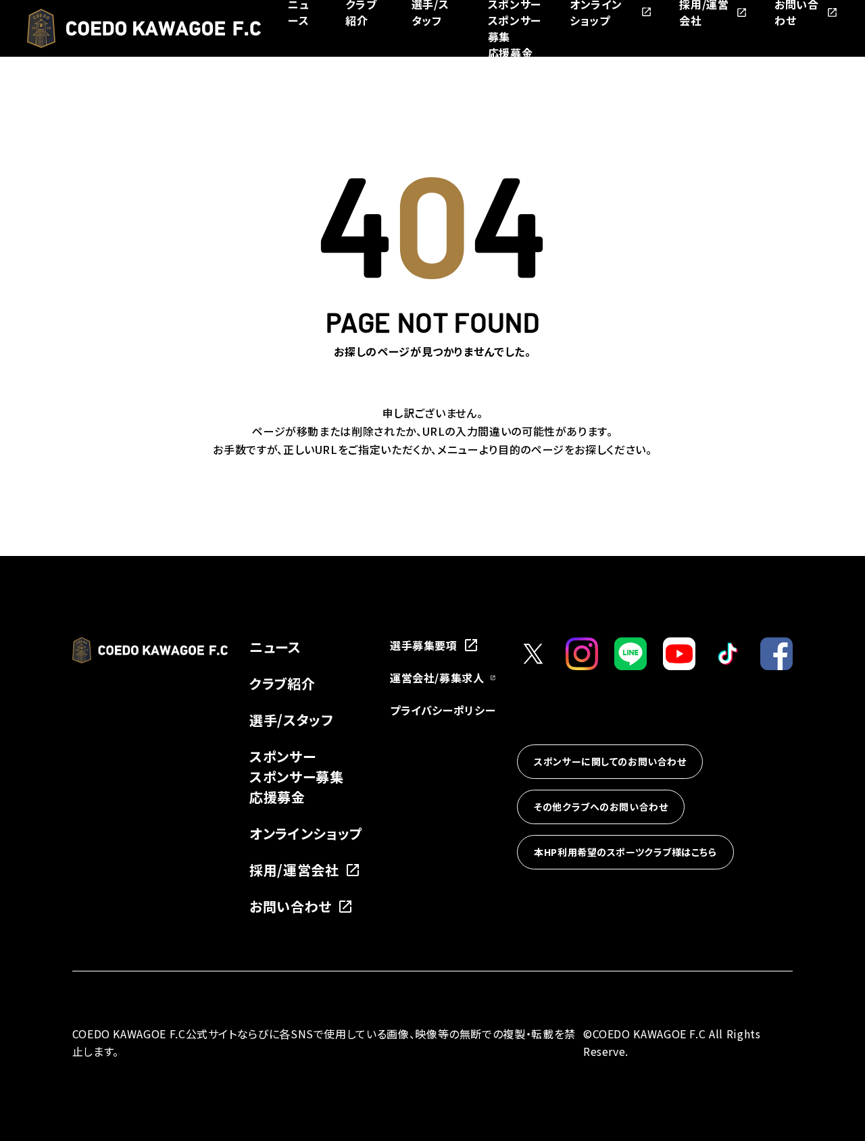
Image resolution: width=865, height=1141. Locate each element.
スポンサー (282, 756)
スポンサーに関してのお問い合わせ (610, 761)
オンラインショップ (306, 833)
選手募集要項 (424, 645)
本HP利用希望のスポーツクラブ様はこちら (625, 852)
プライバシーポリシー (442, 710)
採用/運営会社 (294, 870)
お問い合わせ (290, 906)
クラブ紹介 (282, 683)
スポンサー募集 (296, 776)
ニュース (275, 647)
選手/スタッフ (291, 720)
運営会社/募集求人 (437, 677)
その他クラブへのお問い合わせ (601, 806)
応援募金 (510, 53)
